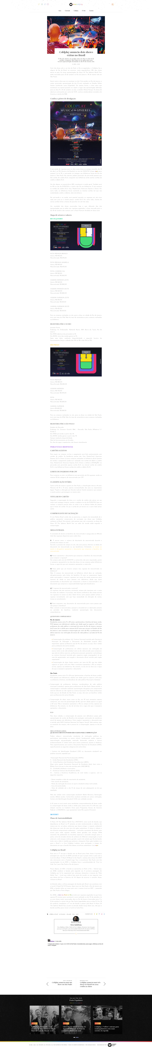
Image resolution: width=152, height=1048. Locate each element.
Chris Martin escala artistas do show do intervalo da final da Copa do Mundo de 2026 (42, 1029)
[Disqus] (76, 958)
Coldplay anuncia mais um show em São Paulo (62, 983)
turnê (77, 914)
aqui (96, 171)
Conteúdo (67, 10)
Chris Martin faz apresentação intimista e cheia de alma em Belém (106, 1029)
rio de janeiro (62, 914)
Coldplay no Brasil (53, 914)
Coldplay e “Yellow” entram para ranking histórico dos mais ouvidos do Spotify (75, 1029)
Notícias (34, 1023)
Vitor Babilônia (76, 925)
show (73, 914)
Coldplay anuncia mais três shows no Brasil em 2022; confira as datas (90, 984)
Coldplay (76, 10)
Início (60, 10)
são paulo (68, 914)
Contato (91, 10)
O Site (84, 10)
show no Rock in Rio (65, 895)
